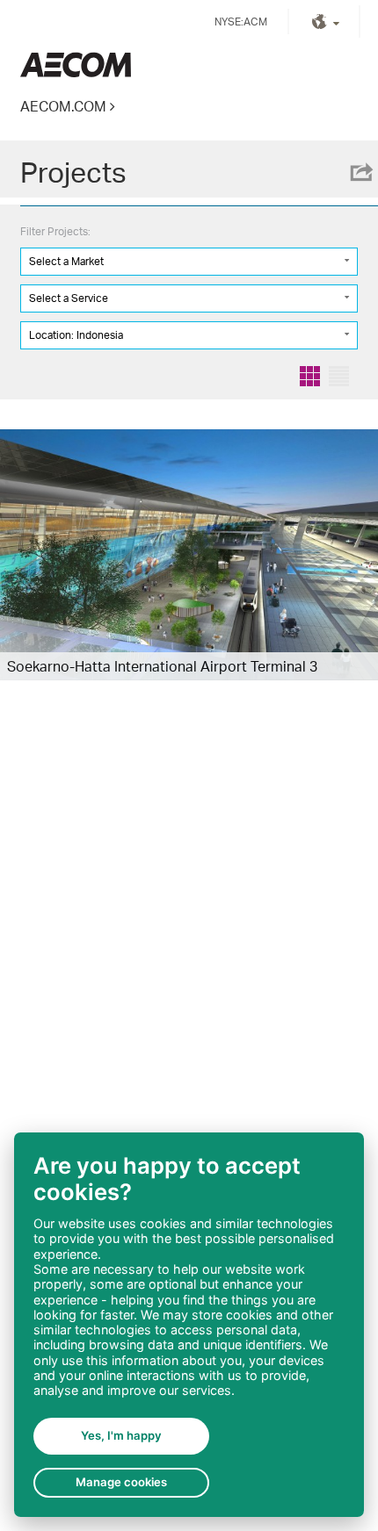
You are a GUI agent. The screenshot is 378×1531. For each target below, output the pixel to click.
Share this (360, 172)
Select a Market (66, 261)
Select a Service (68, 298)
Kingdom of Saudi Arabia (75, 64)
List (339, 376)
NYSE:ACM (240, 21)
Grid (310, 376)
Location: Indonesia (76, 334)
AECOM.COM (63, 106)
